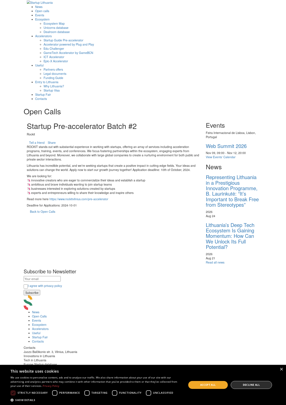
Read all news (215, 262)
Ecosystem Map (54, 23)
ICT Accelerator (54, 57)
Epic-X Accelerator (56, 61)
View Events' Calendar (221, 157)
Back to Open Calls (42, 211)
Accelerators (43, 36)
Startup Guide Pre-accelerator (63, 40)
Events (39, 15)
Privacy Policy (51, 386)
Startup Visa (52, 90)
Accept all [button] (208, 385)
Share (52, 142)
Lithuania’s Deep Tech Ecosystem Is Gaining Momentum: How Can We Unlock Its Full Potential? (230, 236)
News (39, 7)
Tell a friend (37, 142)
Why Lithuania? (54, 86)
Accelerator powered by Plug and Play (69, 44)
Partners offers (53, 69)
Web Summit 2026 (226, 145)
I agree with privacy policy (45, 286)
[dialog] (143, 385)
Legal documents (55, 73)
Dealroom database (57, 32)
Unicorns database (56, 27)
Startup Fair (43, 94)
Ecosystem (42, 19)
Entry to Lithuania (46, 82)
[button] (95, 400)
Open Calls (39, 316)
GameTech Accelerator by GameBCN (68, 53)
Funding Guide (53, 78)
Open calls (42, 11)
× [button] (281, 369)
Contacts (41, 99)
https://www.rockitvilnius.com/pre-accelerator (78, 199)
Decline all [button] (251, 385)
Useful (39, 65)
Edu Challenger (54, 48)
